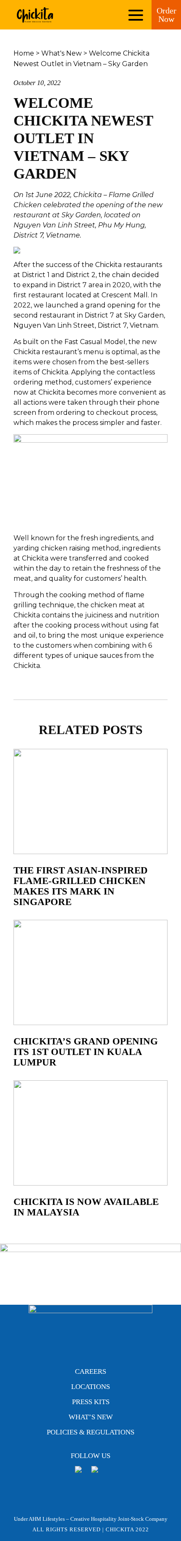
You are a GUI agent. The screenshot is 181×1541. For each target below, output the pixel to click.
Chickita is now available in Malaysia (86, 1207)
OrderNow (166, 15)
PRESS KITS (90, 1402)
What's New (61, 53)
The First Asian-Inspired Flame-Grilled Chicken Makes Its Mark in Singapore (80, 886)
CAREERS (90, 1371)
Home (23, 53)
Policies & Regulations (90, 1432)
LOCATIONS (90, 1387)
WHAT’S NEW (91, 1417)
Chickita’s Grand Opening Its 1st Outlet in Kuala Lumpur (85, 1052)
